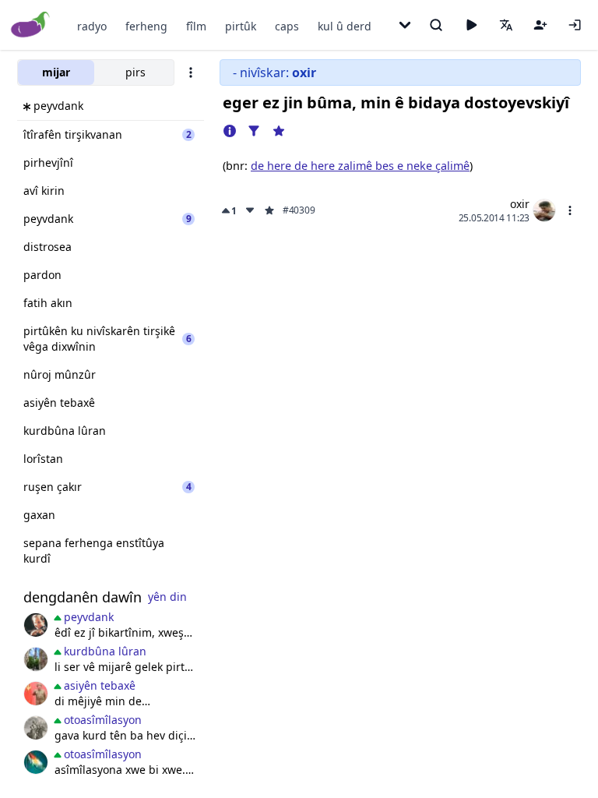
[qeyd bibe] (540, 25)
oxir (519, 203)
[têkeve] (575, 25)
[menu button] (570, 210)
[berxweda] (35, 762)
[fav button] (269, 210)
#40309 (299, 210)
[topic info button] (229, 131)
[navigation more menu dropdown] (405, 25)
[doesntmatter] (35, 625)
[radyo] (471, 25)
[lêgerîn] (436, 25)
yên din (167, 596)
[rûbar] (35, 727)
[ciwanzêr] (35, 693)
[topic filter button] (254, 131)
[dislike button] (250, 210)
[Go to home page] (30, 25)
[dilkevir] (35, 659)
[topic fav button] (279, 131)
